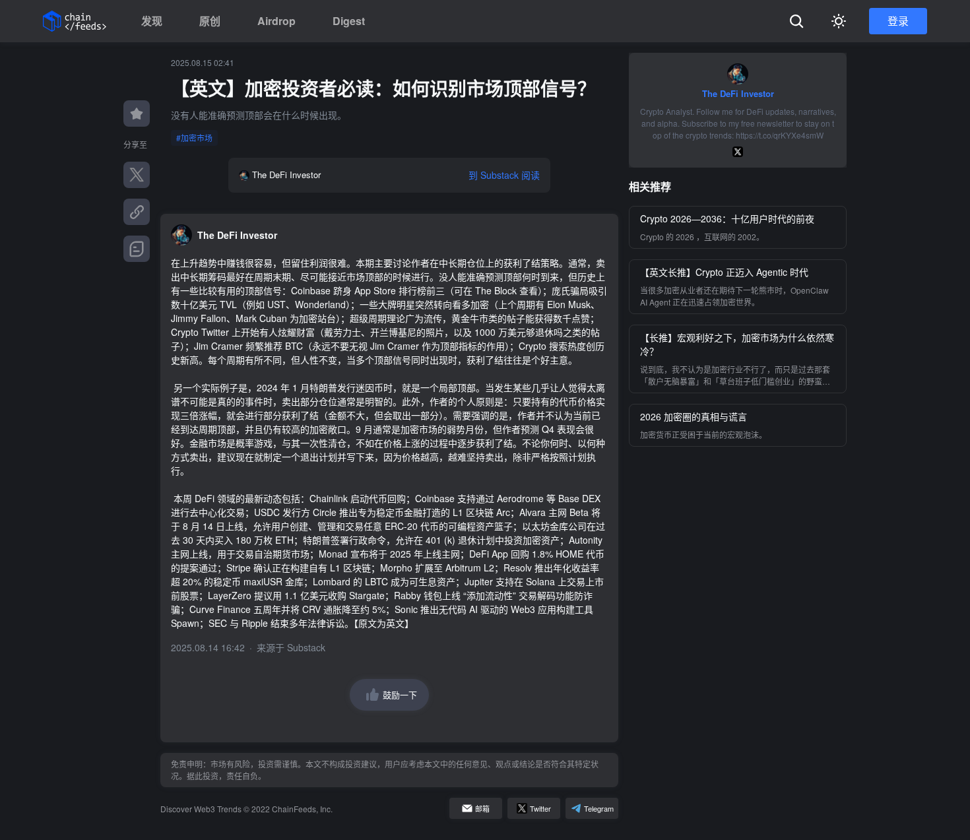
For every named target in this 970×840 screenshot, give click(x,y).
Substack (306, 647)
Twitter (540, 808)
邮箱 (482, 808)
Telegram (599, 808)
